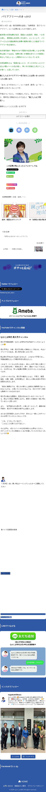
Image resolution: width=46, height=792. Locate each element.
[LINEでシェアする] (35, 130)
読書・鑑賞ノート (19, 197)
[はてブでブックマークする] (27, 130)
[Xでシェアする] (11, 130)
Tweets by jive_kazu (7, 293)
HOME (24, 781)
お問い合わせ (8, 786)
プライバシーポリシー (36, 786)
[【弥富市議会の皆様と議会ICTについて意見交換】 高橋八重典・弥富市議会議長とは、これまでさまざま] (23, 730)
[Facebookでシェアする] (19, 130)
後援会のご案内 (20, 786)
